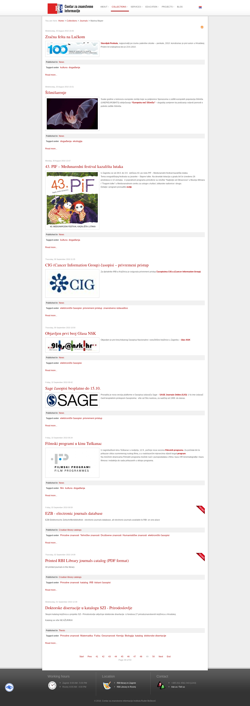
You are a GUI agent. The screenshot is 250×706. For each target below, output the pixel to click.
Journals (84, 21)
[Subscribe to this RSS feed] (202, 27)
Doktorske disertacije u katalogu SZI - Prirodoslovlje (88, 607)
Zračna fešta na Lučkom (65, 36)
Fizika (97, 635)
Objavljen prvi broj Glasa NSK (70, 333)
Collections (72, 21)
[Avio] (72, 56)
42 (103, 656)
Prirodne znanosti (69, 535)
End (169, 656)
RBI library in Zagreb (126, 683)
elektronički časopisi (71, 308)
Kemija (120, 635)
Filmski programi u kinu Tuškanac (73, 443)
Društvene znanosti (111, 535)
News (61, 62)
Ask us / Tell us (178, 687)
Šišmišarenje (55, 92)
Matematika (86, 635)
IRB (91, 582)
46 (128, 656)
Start (81, 656)
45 (122, 656)
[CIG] (72, 297)
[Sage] (72, 407)
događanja (74, 67)
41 (97, 656)
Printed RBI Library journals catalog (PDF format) (87, 560)
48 (141, 656)
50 (153, 656)
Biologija (129, 635)
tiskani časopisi (102, 582)
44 (116, 656)
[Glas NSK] (72, 352)
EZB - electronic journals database (74, 513)
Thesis (62, 630)
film (62, 488)
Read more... (51, 75)
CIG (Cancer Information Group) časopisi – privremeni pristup (97, 265)
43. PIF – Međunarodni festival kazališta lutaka (84, 166)
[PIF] (72, 229)
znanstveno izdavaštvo (115, 308)
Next (161, 656)
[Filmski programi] (72, 477)
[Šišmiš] (72, 130)
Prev (90, 656)
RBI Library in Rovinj (126, 687)
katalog (84, 582)
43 (109, 656)
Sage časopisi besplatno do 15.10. (73, 388)
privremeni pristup (92, 308)
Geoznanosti (108, 635)
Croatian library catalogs (70, 530)
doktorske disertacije (155, 635)
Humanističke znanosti (135, 535)
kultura (64, 67)
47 (135, 656)
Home (61, 21)
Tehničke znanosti (89, 535)
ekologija (77, 141)
